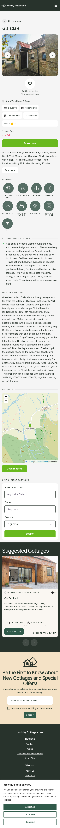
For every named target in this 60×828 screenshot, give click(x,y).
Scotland (30, 744)
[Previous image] (7, 55)
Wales (30, 749)
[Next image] (52, 55)
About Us (30, 771)
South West (30, 758)
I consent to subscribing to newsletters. (31, 708)
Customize (30, 814)
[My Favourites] (51, 5)
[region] (30, 804)
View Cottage (14, 631)
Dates (8, 502)
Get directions (14, 468)
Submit (30, 715)
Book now (30, 143)
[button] (30, 425)
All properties (14, 21)
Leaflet (30, 461)
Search (30, 533)
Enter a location (13, 487)
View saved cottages (30, 94)
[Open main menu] (56, 5)
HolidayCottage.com (16, 5)
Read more (10, 170)
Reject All (30, 822)
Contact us (30, 775)
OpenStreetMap (42, 461)
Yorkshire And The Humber (30, 753)
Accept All (30, 807)
